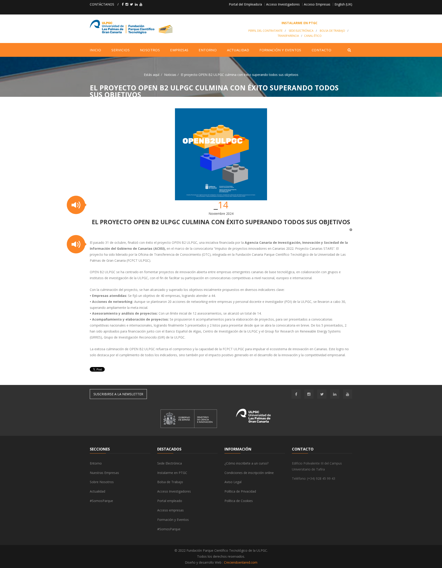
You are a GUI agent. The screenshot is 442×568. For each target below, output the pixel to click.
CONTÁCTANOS (102, 4)
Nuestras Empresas (104, 472)
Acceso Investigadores (283, 4)
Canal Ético (313, 36)
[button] (76, 205)
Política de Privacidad (240, 491)
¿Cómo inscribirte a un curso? (246, 463)
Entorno (96, 463)
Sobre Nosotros (102, 482)
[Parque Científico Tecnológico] (165, 27)
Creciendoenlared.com (240, 562)
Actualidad (97, 491)
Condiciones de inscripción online (249, 472)
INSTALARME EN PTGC (299, 23)
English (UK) (343, 4)
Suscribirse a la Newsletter (118, 394)
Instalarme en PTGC (172, 472)
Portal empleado (169, 501)
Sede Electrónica (301, 31)
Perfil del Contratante (265, 31)
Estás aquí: (152, 74)
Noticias (170, 74)
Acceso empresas (170, 510)
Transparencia (288, 36)
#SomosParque (101, 501)
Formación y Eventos (173, 519)
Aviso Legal (232, 482)
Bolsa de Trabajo (332, 31)
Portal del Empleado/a (245, 4)
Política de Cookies (238, 501)
